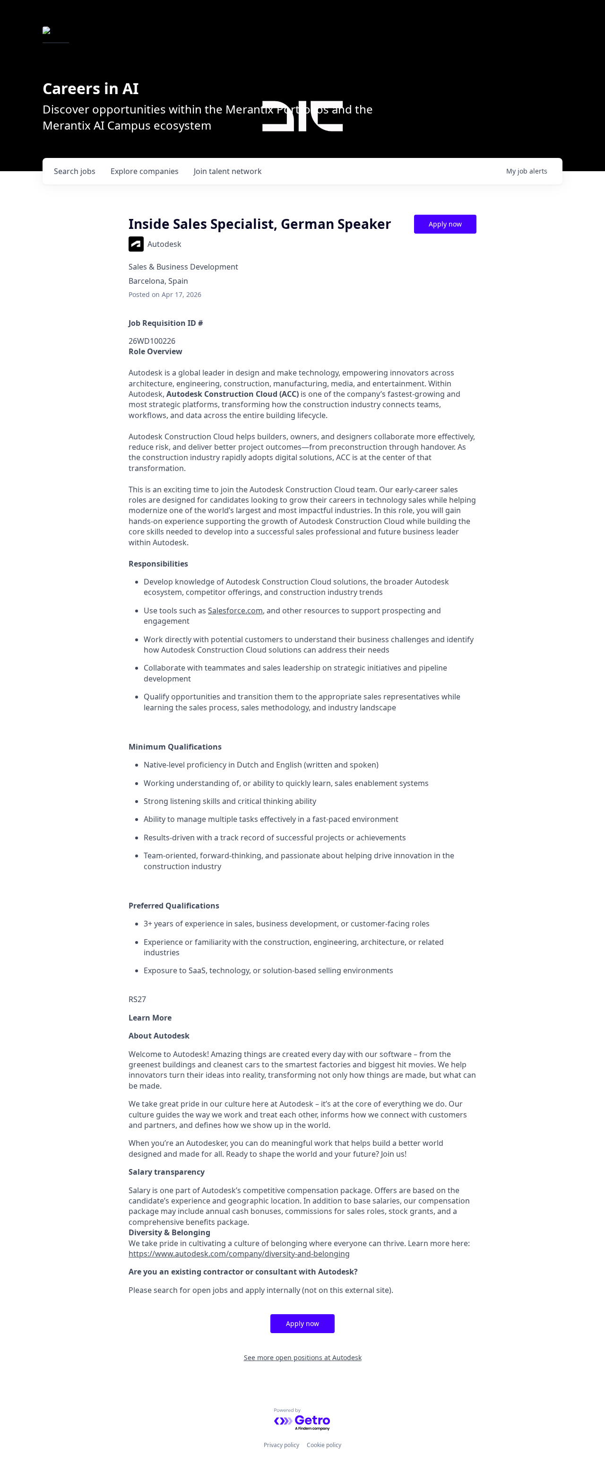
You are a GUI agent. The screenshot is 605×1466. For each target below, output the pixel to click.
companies (145, 171)
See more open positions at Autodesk (303, 1357)
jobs (74, 171)
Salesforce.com (235, 610)
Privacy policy (281, 1445)
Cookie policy (324, 1445)
